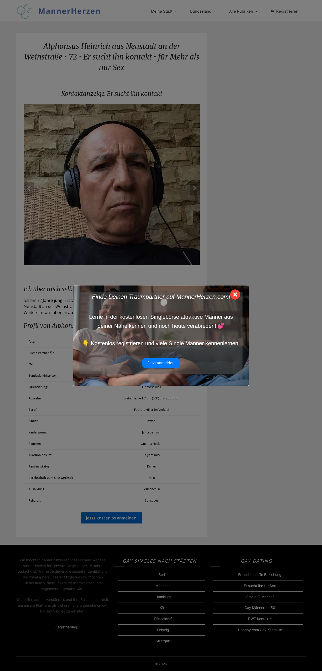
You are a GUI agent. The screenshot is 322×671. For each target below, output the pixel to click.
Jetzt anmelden (161, 363)
